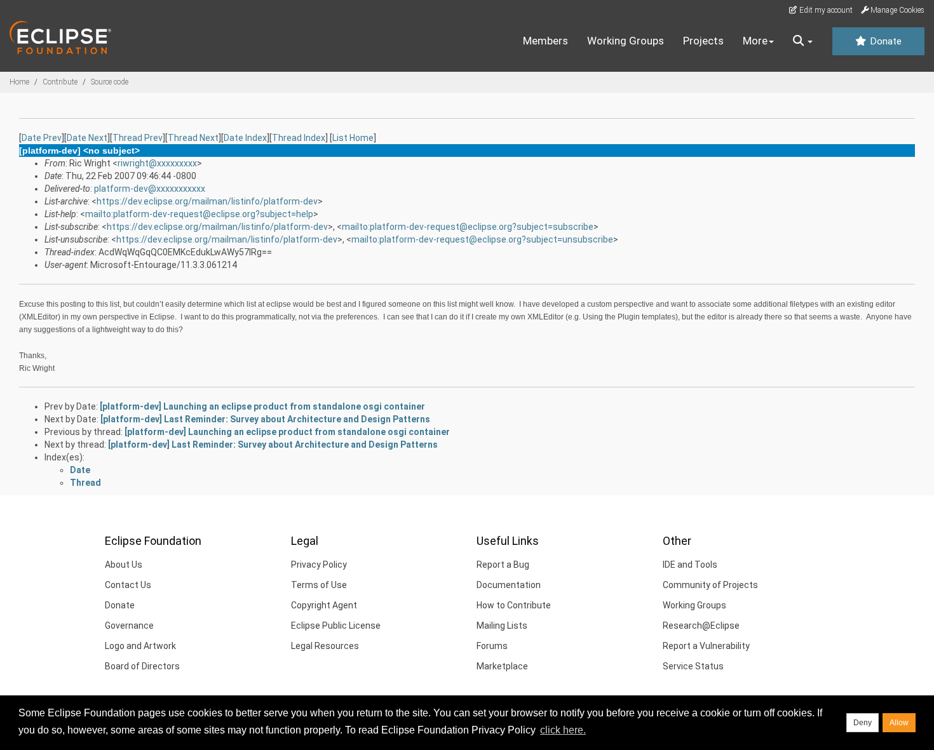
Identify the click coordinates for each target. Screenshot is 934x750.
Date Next (87, 138)
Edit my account (825, 10)
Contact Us (128, 585)
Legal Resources (325, 646)
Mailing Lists (502, 625)
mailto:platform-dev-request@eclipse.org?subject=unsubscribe (482, 239)
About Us (123, 564)
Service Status (693, 666)
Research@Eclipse (701, 625)
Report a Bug (503, 564)
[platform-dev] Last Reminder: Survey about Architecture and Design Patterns (265, 419)
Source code (109, 81)
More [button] (755, 40)
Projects (703, 40)
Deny (862, 722)
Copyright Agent (324, 605)
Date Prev (42, 138)
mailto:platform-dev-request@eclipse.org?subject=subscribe (467, 227)
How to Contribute (514, 605)
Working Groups (625, 40)
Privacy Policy (319, 564)
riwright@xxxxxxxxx (157, 163)
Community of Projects (710, 585)
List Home (353, 138)
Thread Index (298, 138)
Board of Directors (142, 666)
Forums (492, 646)
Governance (129, 625)
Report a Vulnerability (706, 646)
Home (19, 81)
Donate (884, 41)
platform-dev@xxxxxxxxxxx (149, 189)
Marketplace (502, 666)
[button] (803, 41)
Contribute (60, 81)
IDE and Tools (690, 564)
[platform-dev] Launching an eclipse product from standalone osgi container (262, 406)
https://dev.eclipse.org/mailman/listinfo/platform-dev (207, 201)
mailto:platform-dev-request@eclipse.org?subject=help (199, 214)
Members (545, 40)
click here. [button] (563, 730)
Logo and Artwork (140, 646)
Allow (899, 722)
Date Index (245, 138)
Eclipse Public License (336, 625)
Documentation (509, 585)
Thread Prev (137, 138)
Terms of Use (319, 585)
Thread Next (193, 138)
